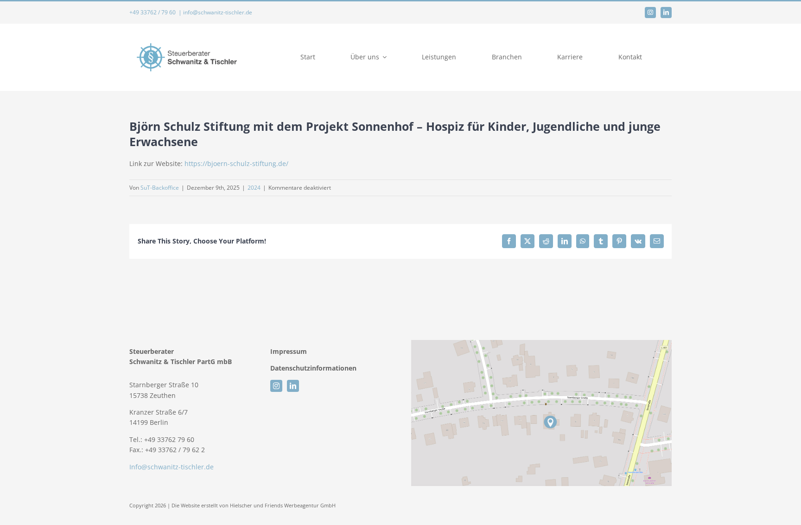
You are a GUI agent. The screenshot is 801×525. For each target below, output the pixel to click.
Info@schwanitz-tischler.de (171, 466)
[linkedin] (666, 12)
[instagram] (650, 12)
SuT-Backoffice (159, 188)
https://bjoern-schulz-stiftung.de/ (236, 163)
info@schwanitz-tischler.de (217, 12)
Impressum (289, 351)
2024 (254, 188)
